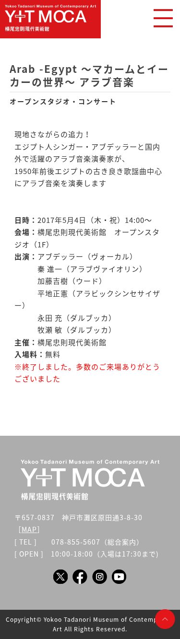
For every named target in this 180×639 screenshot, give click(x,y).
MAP (29, 529)
